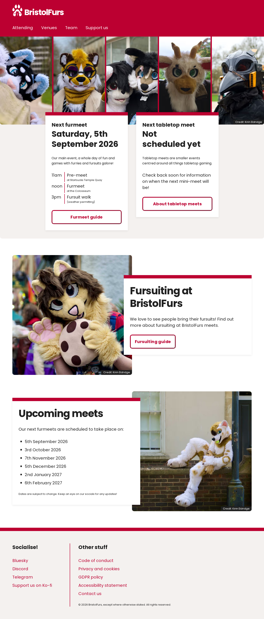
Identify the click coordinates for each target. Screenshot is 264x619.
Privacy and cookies (99, 569)
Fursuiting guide (153, 342)
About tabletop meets (177, 204)
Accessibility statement (102, 585)
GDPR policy (90, 577)
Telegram (22, 577)
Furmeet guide (87, 217)
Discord (20, 569)
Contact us (89, 593)
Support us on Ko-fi (32, 585)
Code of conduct (95, 560)
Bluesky (20, 560)
